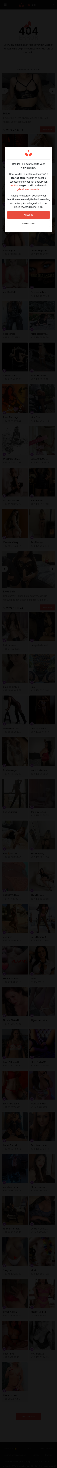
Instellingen (28, 223)
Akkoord (28, 215)
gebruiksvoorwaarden (28, 189)
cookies (14, 185)
